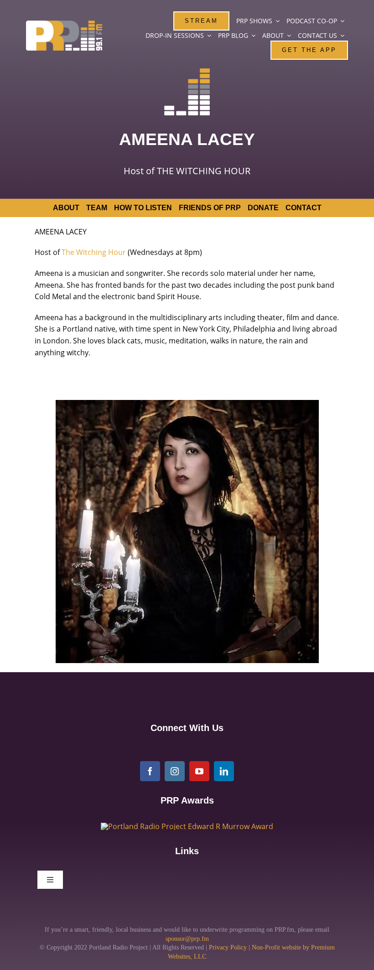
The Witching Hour (94, 252)
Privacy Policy (228, 947)
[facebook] (150, 771)
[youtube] (199, 771)
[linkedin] (224, 771)
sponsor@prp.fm (187, 938)
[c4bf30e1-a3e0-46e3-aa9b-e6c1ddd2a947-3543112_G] (187, 826)
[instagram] (175, 771)
